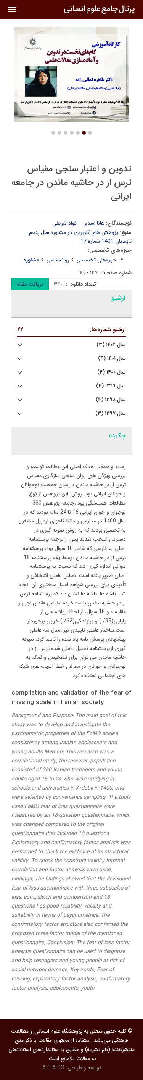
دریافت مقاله (30, 284)
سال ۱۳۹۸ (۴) (111, 400)
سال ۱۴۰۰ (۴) (111, 372)
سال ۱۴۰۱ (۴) (112, 359)
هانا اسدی (93, 223)
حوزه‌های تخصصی (96, 260)
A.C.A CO (53, 1068)
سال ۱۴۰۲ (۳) (111, 345)
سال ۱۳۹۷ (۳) (110, 413)
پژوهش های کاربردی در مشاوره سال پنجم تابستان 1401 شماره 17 (80, 237)
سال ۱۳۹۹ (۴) (111, 386)
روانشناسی (58, 260)
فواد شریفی (64, 223)
